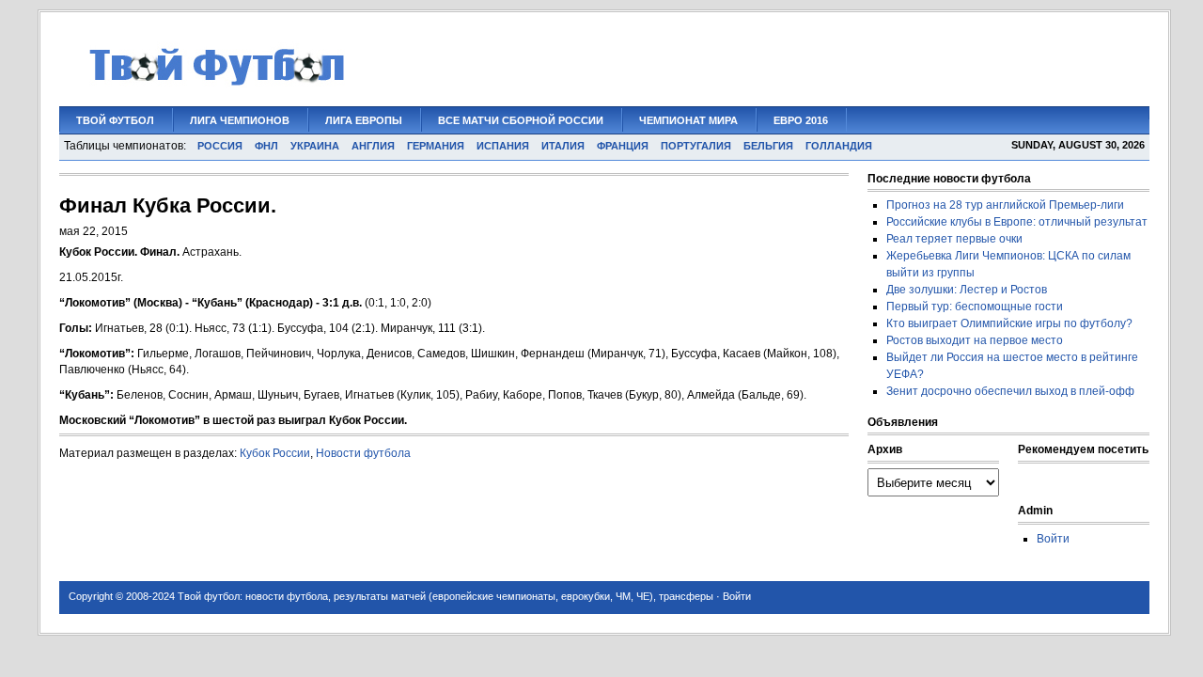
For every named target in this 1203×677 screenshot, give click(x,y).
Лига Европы (363, 120)
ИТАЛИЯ (563, 145)
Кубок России (275, 453)
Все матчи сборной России (520, 120)
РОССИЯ (219, 145)
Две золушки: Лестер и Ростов (966, 289)
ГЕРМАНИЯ (435, 145)
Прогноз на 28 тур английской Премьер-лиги (1005, 205)
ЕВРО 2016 (800, 120)
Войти (1053, 538)
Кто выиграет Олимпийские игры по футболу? (1009, 323)
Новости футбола (363, 453)
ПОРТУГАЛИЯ (696, 145)
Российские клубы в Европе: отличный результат (1017, 221)
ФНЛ (266, 145)
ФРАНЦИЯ (622, 145)
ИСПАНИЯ (503, 145)
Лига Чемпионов (239, 120)
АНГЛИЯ (373, 145)
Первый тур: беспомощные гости (974, 306)
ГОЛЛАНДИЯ (838, 145)
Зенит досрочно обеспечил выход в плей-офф (1010, 391)
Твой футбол (115, 120)
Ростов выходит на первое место (974, 340)
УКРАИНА (314, 145)
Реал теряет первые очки (954, 238)
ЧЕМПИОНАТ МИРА (688, 120)
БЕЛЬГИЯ (768, 145)
